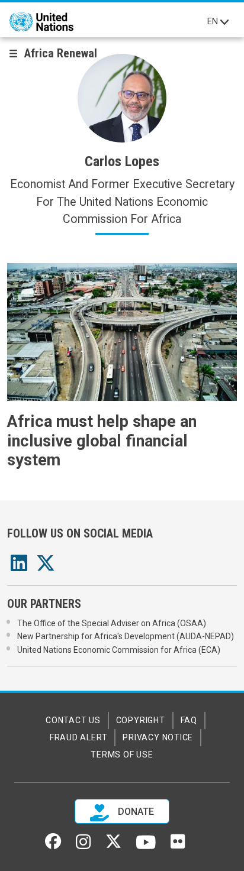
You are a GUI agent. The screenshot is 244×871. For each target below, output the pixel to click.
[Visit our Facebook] (53, 845)
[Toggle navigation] (224, 21)
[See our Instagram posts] (83, 846)
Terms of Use (122, 754)
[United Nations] (41, 22)
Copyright (140, 720)
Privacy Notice (158, 737)
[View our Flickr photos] (178, 845)
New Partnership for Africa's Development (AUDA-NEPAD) (125, 636)
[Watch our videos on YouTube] (146, 847)
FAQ (189, 720)
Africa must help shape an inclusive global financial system (102, 441)
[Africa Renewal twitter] (45, 566)
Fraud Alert (78, 737)
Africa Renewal (60, 53)
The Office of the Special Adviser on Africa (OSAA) (111, 623)
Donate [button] (134, 812)
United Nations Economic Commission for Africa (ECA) (118, 650)
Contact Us (73, 720)
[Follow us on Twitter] (113, 845)
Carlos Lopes (122, 161)
